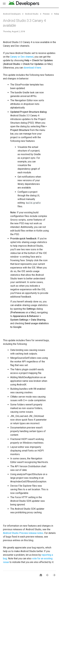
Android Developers (12, 14)
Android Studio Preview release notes (23, 533)
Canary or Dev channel (21, 56)
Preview (46, 14)
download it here (32, 67)
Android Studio (31, 14)
